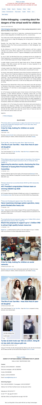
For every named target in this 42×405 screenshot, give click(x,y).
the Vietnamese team (6, 195)
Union (29, 9)
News (24, 9)
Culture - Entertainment (7, 11)
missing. (34, 136)
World (28, 11)
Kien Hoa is (26, 151)
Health (24, 11)
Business (19, 9)
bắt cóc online (30, 349)
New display (5, 14)
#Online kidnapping (7, 116)
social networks (9, 135)
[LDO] (21, 124)
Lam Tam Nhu (16, 151)
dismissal (32, 173)
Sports (13, 9)
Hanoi (2, 210)
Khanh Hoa (3, 229)
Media (8, 9)
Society (4, 9)
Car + (33, 11)
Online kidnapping (5, 29)
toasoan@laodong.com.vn (10, 377)
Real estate (18, 11)
